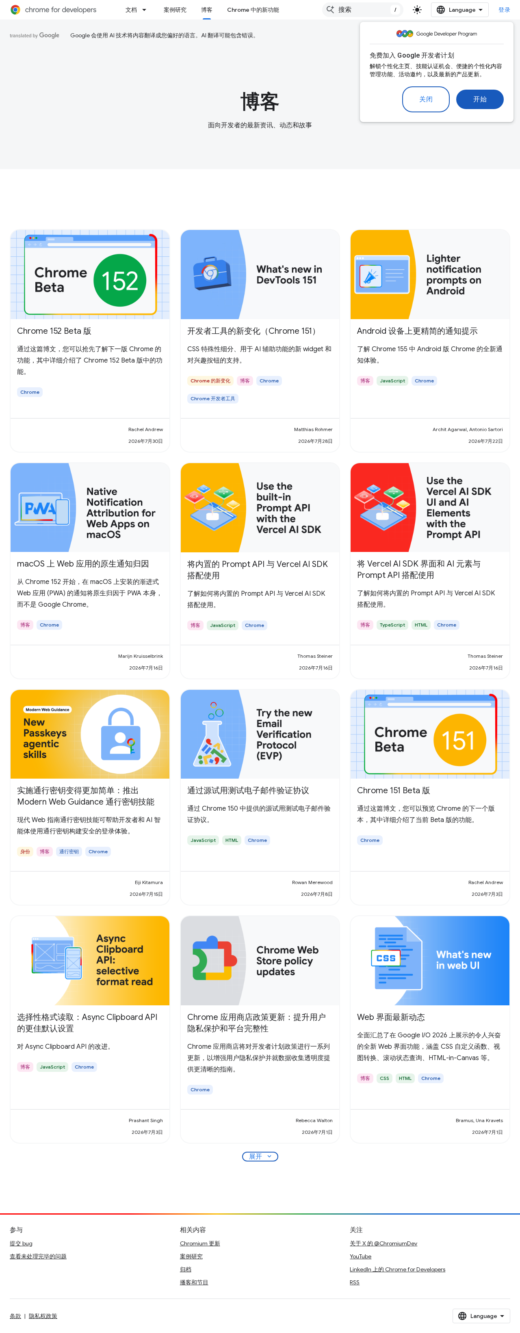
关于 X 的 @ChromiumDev (383, 1243)
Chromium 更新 (200, 1243)
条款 (15, 1316)
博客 (206, 9)
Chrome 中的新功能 (253, 9)
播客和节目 (194, 1282)
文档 (131, 9)
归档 (185, 1269)
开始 (480, 99)
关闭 (426, 99)
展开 (261, 1157)
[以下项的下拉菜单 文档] (146, 10)
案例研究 (175, 9)
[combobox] (362, 9)
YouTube (360, 1256)
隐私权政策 (43, 1316)
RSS (355, 1282)
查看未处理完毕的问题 (38, 1256)
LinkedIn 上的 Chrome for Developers (397, 1269)
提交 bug (21, 1243)
